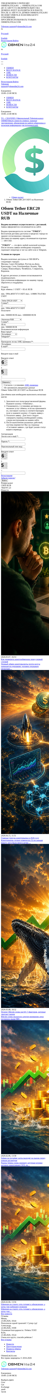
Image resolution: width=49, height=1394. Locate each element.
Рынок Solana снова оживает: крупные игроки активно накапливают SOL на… (21, 1164)
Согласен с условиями (21, 385)
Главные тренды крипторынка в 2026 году (20, 838)
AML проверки (31, 385)
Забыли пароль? (8, 478)
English (4, 38)
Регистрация (6, 475)
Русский (4, 33)
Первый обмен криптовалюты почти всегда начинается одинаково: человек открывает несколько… (20, 666)
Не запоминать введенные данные (19, 388)
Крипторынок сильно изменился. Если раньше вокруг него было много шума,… (22, 841)
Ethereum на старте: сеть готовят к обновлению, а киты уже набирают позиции (23, 1305)
